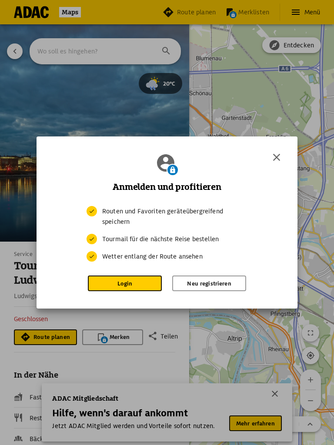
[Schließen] (276, 157)
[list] (167, 234)
